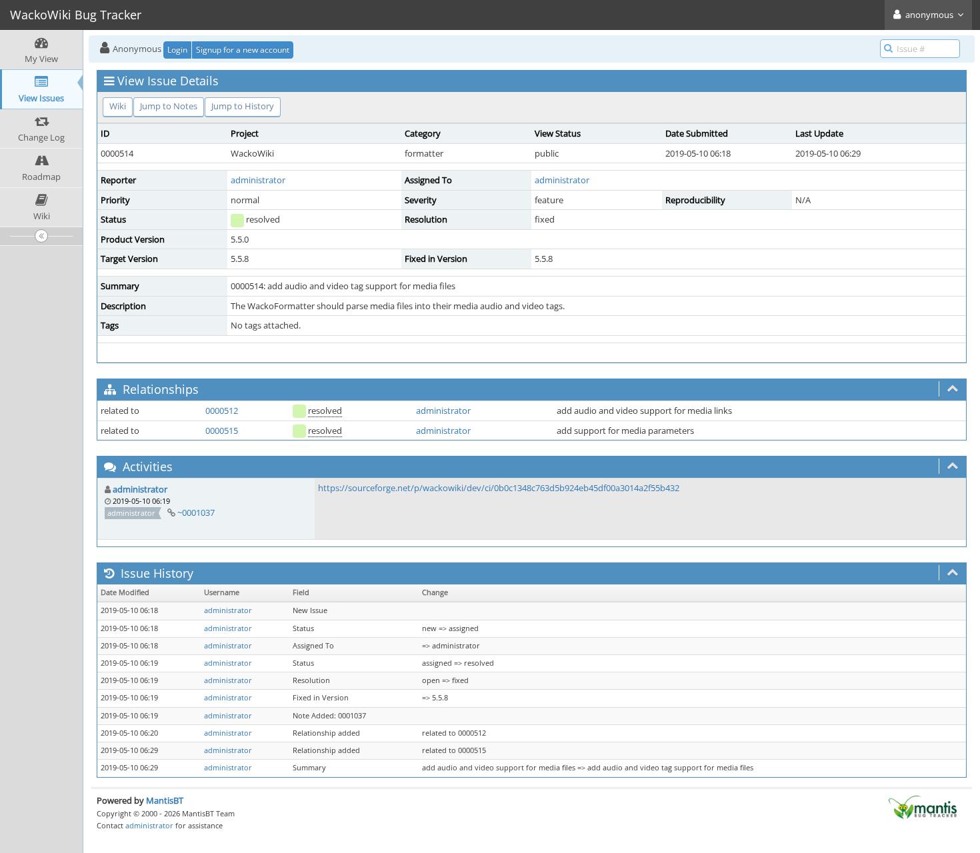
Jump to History (242, 106)
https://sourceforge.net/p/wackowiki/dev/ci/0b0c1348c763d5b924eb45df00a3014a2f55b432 (498, 488)
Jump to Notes (168, 106)
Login (177, 49)
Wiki (117, 106)
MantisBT (164, 800)
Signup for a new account (242, 49)
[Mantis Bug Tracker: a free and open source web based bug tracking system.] (923, 806)
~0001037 (196, 512)
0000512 (221, 411)
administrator (258, 180)
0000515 (221, 430)
